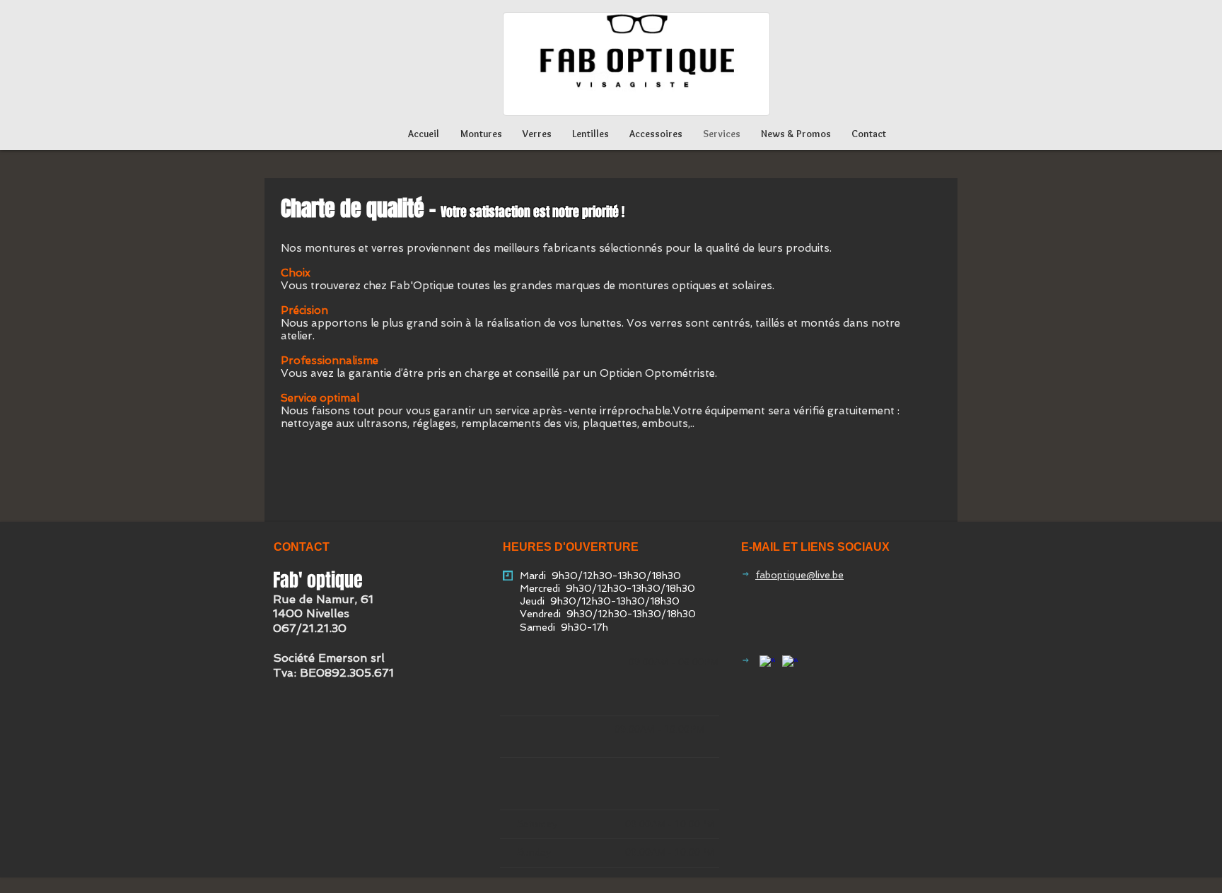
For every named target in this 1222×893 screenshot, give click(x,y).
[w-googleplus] (767, 663)
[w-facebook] (790, 663)
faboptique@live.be (799, 574)
